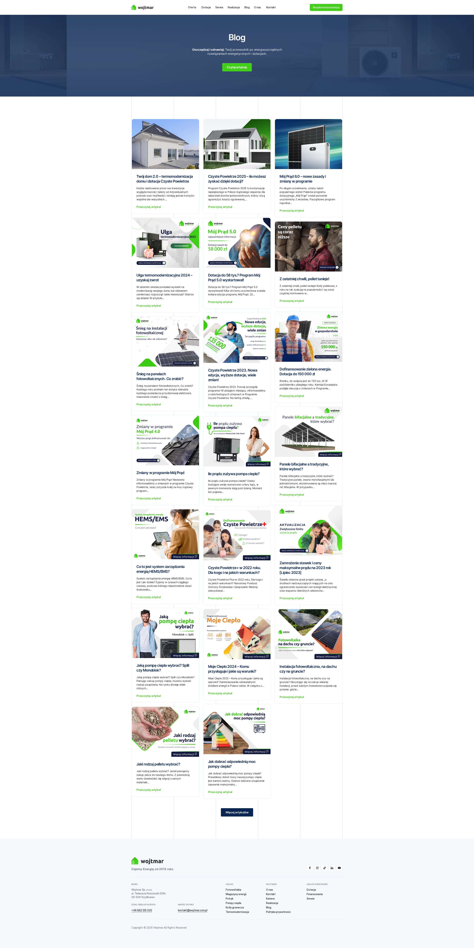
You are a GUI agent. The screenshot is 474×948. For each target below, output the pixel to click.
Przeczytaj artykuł (148, 207)
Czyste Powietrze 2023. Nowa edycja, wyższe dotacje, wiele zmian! (232, 375)
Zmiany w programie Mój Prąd (160, 472)
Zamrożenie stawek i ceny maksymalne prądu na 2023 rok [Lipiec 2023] (305, 568)
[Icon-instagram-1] (317, 868)
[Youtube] (339, 868)
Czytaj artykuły (237, 67)
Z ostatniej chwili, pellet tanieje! (304, 279)
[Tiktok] (324, 868)
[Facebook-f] (310, 868)
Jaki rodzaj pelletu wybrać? (158, 764)
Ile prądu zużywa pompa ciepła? (234, 474)
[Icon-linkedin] (332, 868)
